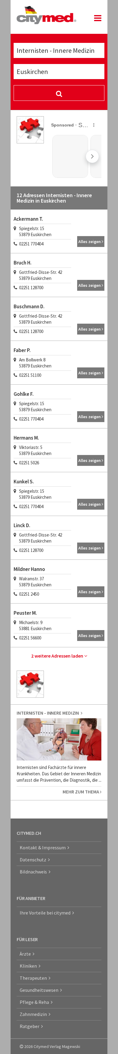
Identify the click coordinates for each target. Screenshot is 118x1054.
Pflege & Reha (35, 1002)
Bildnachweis (34, 872)
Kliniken (29, 966)
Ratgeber (30, 1026)
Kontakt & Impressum (43, 847)
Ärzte (26, 954)
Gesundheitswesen (40, 990)
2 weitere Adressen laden (57, 656)
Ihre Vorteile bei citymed (46, 913)
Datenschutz (34, 860)
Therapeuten (34, 978)
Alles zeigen (90, 241)
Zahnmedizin (34, 1014)
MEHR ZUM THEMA (81, 792)
